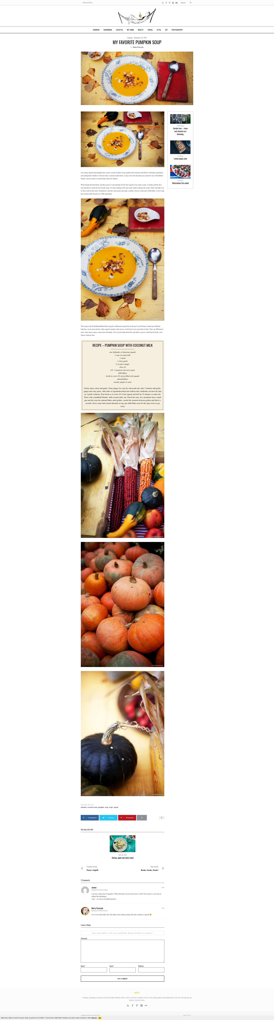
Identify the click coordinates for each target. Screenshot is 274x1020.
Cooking (129, 37)
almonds (83, 807)
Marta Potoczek (138, 47)
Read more (94, 1018)
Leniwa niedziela (87, 3)
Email (111, 966)
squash (116, 807)
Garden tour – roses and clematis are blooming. (180, 131)
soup (106, 807)
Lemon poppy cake (180, 158)
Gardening (180, 126)
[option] (122, 847)
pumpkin (101, 807)
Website (141, 966)
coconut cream (92, 807)
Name (83, 966)
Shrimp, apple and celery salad (122, 857)
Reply (163, 887)
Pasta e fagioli (92, 868)
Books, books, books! (149, 868)
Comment (84, 938)
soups (111, 807)
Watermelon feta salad (180, 183)
